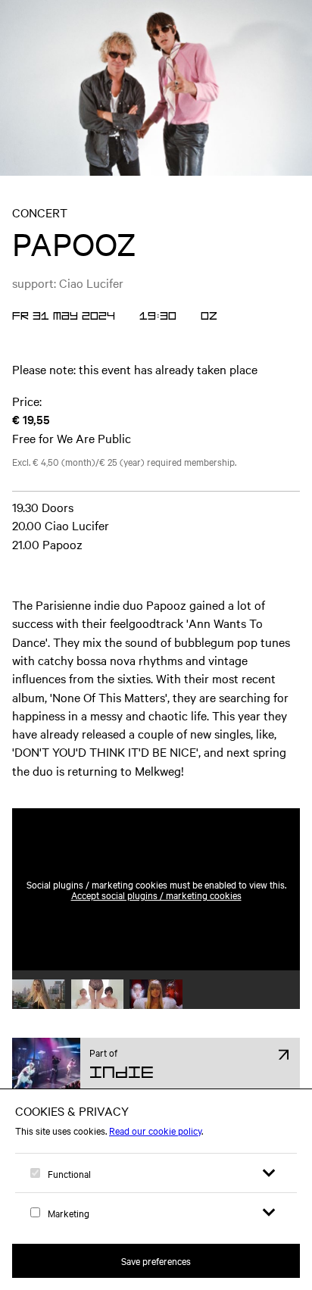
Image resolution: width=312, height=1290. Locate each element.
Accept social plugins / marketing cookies (156, 894)
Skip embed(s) (235, 772)
